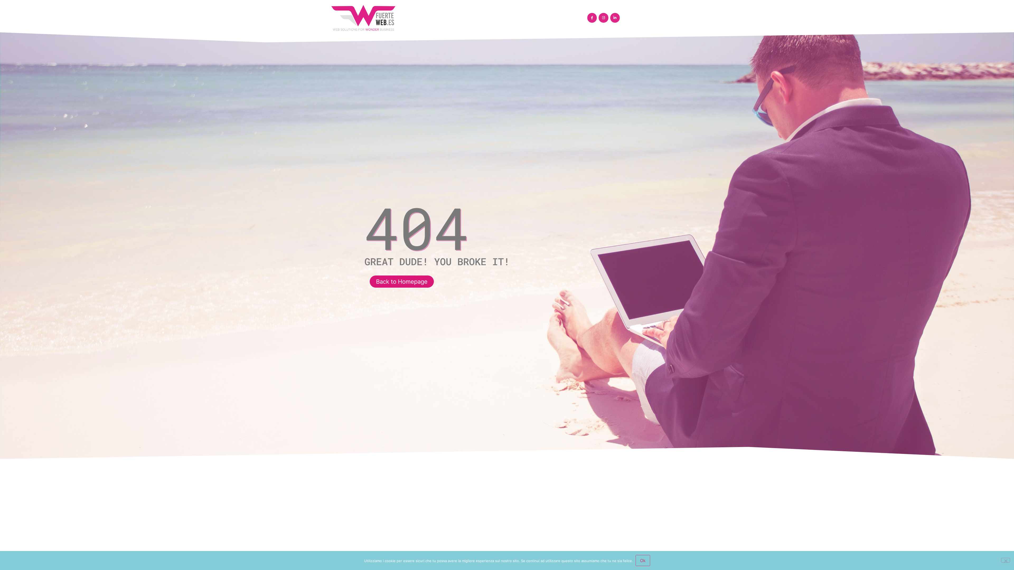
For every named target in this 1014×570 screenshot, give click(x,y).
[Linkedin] (615, 17)
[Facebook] (592, 17)
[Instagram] (603, 17)
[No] (1005, 560)
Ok (643, 560)
